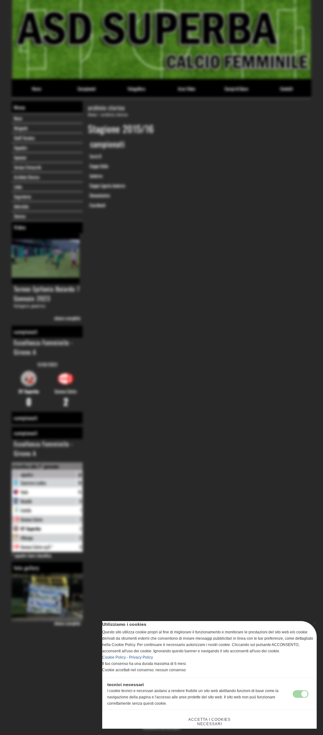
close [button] (314, 623)
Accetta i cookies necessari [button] (209, 721)
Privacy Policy (141, 657)
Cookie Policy (114, 657)
